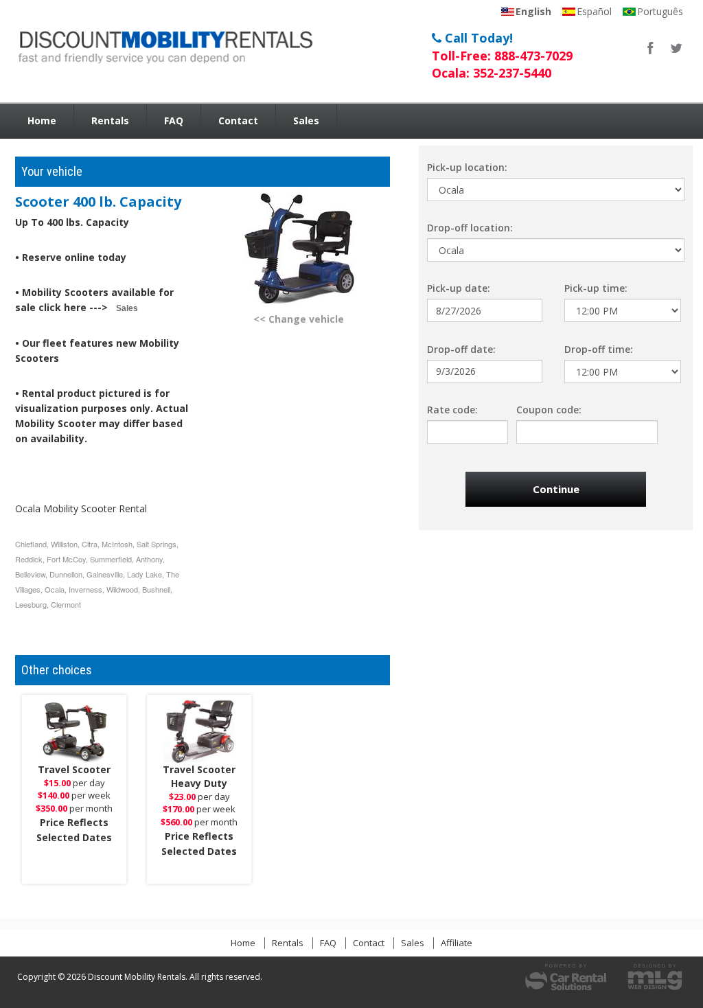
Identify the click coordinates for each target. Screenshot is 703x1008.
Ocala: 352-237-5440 (491, 73)
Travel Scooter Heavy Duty (199, 776)
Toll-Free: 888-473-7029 (502, 55)
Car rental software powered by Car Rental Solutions (566, 977)
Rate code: (452, 409)
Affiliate (456, 943)
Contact (238, 120)
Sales (306, 120)
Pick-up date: (458, 288)
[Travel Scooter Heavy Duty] (199, 731)
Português (660, 11)
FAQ (173, 120)
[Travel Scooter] (74, 731)
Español (594, 11)
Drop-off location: (470, 227)
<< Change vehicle (298, 318)
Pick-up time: (595, 288)
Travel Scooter (74, 769)
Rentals (110, 120)
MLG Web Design (654, 977)
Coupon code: (548, 409)
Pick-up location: (467, 167)
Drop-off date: (461, 349)
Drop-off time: (598, 349)
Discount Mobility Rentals (163, 43)
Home (41, 120)
